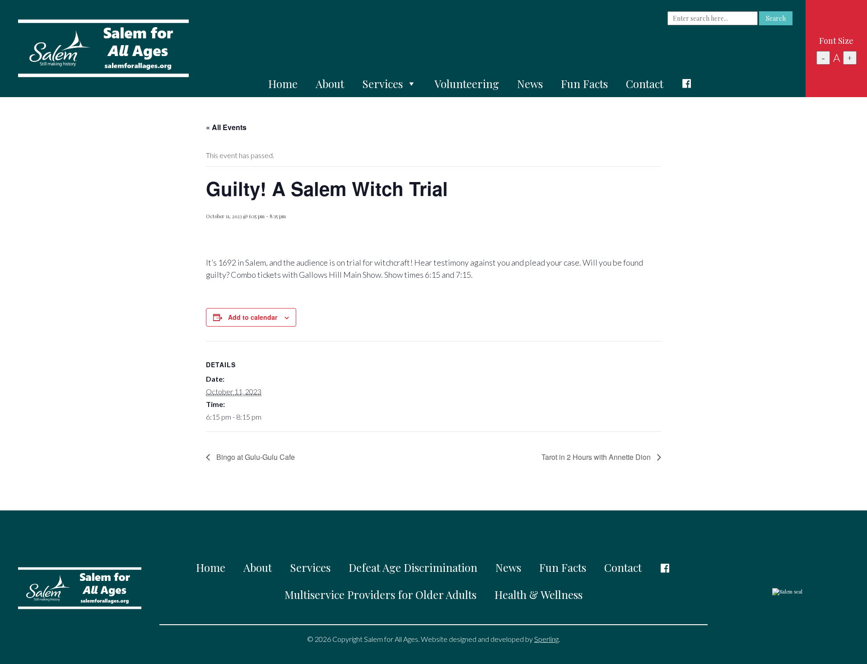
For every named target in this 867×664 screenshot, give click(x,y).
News (530, 83)
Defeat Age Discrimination (413, 567)
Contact (644, 83)
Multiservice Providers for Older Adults (380, 594)
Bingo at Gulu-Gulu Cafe (254, 457)
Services (382, 83)
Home (283, 83)
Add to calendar (252, 317)
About (330, 83)
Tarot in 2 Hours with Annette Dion (597, 457)
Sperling (546, 639)
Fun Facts (584, 83)
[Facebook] (686, 83)
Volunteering (466, 83)
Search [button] (776, 18)
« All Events (226, 127)
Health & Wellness (538, 594)
